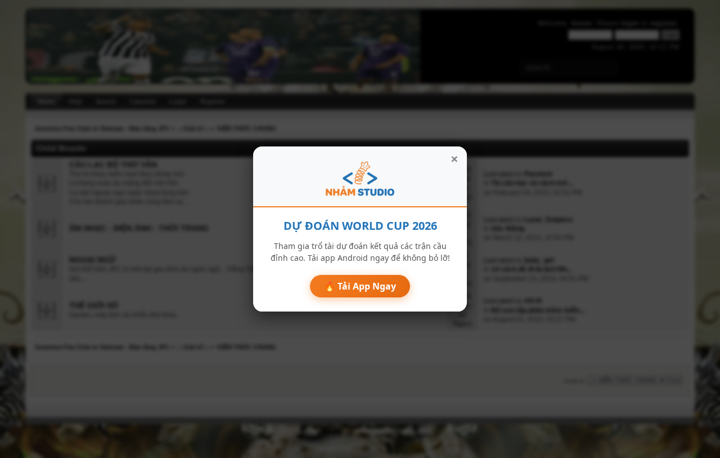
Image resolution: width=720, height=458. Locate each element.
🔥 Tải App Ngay (360, 286)
